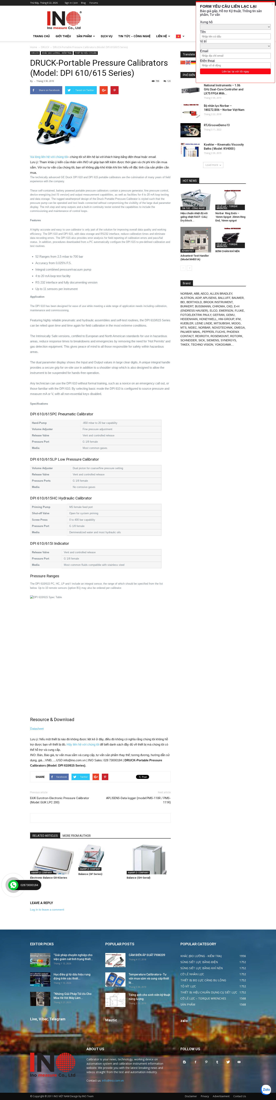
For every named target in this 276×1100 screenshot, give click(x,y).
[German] (193, 62)
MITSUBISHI (222, 323)
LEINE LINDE (203, 323)
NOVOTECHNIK (222, 327)
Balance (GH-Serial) (138, 877)
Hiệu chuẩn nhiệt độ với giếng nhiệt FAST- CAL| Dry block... (194, 217)
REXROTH (202, 336)
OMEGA (239, 327)
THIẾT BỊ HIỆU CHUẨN (86, 53)
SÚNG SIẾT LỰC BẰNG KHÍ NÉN (201, 968)
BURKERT (186, 306)
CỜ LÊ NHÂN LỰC (192, 974)
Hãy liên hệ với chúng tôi (83, 744)
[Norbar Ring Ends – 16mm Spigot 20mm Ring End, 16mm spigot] (230, 199)
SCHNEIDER (188, 340)
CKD (229, 306)
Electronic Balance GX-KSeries (48, 877)
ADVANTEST (188, 250)
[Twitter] (228, 1062)
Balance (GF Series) (90, 874)
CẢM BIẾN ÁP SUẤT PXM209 (147, 955)
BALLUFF (224, 297)
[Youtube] (239, 1062)
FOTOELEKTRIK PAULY (195, 314)
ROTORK (236, 336)
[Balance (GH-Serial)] (149, 859)
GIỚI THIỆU (63, 36)
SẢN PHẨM (84, 36)
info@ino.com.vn (113, 1080)
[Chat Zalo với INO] (266, 1090)
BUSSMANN (203, 306)
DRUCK (45, 47)
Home (33, 47)
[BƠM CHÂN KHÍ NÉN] (230, 237)
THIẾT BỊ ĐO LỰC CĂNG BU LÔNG (203, 980)
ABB (196, 293)
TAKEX (184, 344)
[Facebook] (195, 1062)
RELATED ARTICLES (45, 835)
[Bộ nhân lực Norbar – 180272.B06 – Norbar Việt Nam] (190, 111)
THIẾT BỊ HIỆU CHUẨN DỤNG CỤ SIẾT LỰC (208, 992)
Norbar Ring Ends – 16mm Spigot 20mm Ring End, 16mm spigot (230, 217)
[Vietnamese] (180, 36)
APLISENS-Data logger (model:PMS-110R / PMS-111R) (138, 800)
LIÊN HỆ (161, 36)
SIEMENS (212, 340)
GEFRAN (218, 314)
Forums (94, 2)
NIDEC (192, 327)
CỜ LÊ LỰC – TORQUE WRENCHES (227, 207)
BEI (182, 302)
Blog (83, 2)
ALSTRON (187, 297)
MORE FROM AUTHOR (77, 835)
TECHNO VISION (202, 344)
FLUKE (239, 310)
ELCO (213, 310)
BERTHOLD (194, 302)
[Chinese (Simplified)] (183, 62)
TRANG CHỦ (41, 36)
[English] (188, 62)
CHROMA (218, 306)
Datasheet (37, 728)
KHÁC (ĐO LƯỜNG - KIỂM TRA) (57, 53)
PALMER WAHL (190, 331)
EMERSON (226, 310)
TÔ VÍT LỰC (188, 986)
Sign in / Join (71, 2)
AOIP (198, 297)
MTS (183, 327)
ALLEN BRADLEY (221, 293)
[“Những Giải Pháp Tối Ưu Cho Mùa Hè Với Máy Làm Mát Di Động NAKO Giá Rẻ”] (40, 999)
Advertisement (221, 1096)
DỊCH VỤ (107, 36)
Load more (211, 165)
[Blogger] (184, 1062)
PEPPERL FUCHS (213, 331)
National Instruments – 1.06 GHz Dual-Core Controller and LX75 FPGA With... (223, 89)
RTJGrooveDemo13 (217, 125)
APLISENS (209, 297)
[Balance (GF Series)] (100, 857)
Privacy (205, 1096)
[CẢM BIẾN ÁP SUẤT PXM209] (115, 960)
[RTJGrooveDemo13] (190, 130)
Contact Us (239, 1096)
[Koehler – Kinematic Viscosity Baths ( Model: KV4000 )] (190, 150)
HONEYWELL (208, 319)
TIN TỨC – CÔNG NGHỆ (134, 36)
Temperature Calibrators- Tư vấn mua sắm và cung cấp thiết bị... (149, 978)
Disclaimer (191, 1096)
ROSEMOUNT (220, 336)
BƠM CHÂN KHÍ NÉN (227, 251)
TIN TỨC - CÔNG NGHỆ (193, 208)
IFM (238, 319)
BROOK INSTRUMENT (218, 302)
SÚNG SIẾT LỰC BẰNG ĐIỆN (199, 962)
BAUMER (238, 297)
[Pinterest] (206, 1062)
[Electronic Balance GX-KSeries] (52, 859)
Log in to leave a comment (47, 909)
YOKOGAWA (223, 344)
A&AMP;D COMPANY (41, 872)
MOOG (236, 323)
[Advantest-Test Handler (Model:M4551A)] (195, 239)
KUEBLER (186, 323)
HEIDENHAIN (189, 319)
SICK (201, 340)
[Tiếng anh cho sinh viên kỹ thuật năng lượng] (115, 1000)
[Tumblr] (217, 1062)
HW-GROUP (226, 319)
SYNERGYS (228, 340)
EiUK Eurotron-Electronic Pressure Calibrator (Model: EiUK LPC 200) (59, 800)
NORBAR (186, 293)
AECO (205, 293)
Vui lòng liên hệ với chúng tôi (48, 157)
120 (169, 80)
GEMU (230, 314)
